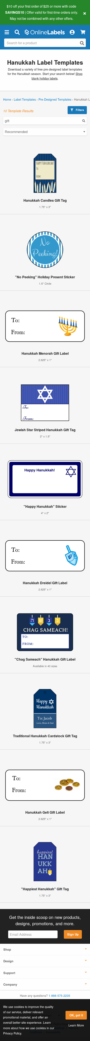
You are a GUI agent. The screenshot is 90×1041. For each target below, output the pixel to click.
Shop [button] (7, 949)
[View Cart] (82, 32)
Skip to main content (15, 15)
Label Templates (25, 99)
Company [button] (10, 984)
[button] (7, 32)
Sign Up (73, 934)
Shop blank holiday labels (57, 76)
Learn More (76, 1025)
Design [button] (8, 961)
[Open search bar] (17, 32)
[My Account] (72, 32)
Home (7, 99)
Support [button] (9, 973)
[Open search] (82, 43)
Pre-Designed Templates (55, 99)
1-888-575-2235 (59, 995)
